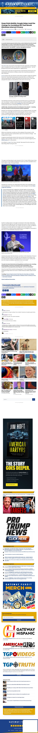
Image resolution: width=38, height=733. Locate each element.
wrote (29, 196)
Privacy (20, 730)
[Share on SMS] (35, 32)
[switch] (36, 8)
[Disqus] (19, 321)
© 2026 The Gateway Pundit (19, 728)
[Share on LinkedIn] (28, 32)
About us (12, 730)
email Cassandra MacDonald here (13, 286)
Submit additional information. (8, 279)
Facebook (19, 103)
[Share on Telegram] (26, 32)
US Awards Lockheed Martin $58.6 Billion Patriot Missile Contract (18, 684)
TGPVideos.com (8, 657)
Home (9, 730)
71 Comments (29, 29)
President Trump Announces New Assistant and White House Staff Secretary (20, 551)
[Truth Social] (11, 726)
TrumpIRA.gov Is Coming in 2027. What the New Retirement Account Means (20, 687)
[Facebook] (18, 726)
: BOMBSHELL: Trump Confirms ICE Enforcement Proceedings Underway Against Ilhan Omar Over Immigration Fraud (18, 578)
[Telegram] (22, 726)
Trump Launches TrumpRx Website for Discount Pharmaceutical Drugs (19, 700)
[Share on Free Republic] (30, 32)
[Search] (33, 399)
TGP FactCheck (8, 672)
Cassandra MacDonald (11, 285)
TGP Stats (19, 675)
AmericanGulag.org (9, 648)
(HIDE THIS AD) (21, 16)
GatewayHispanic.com (10, 638)
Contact (16, 730)
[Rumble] (20, 726)
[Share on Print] (4, 35)
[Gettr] (13, 726)
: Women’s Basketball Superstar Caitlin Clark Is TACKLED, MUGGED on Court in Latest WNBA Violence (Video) (19, 567)
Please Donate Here (19, 707)
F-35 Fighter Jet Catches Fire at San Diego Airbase (15, 697)
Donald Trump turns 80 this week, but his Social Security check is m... (19, 681)
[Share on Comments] (32, 32)
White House (4, 140)
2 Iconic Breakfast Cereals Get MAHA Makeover (14, 554)
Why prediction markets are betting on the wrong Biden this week (18, 694)
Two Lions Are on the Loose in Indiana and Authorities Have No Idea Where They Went (19, 560)
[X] (16, 726)
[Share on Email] (2, 35)
